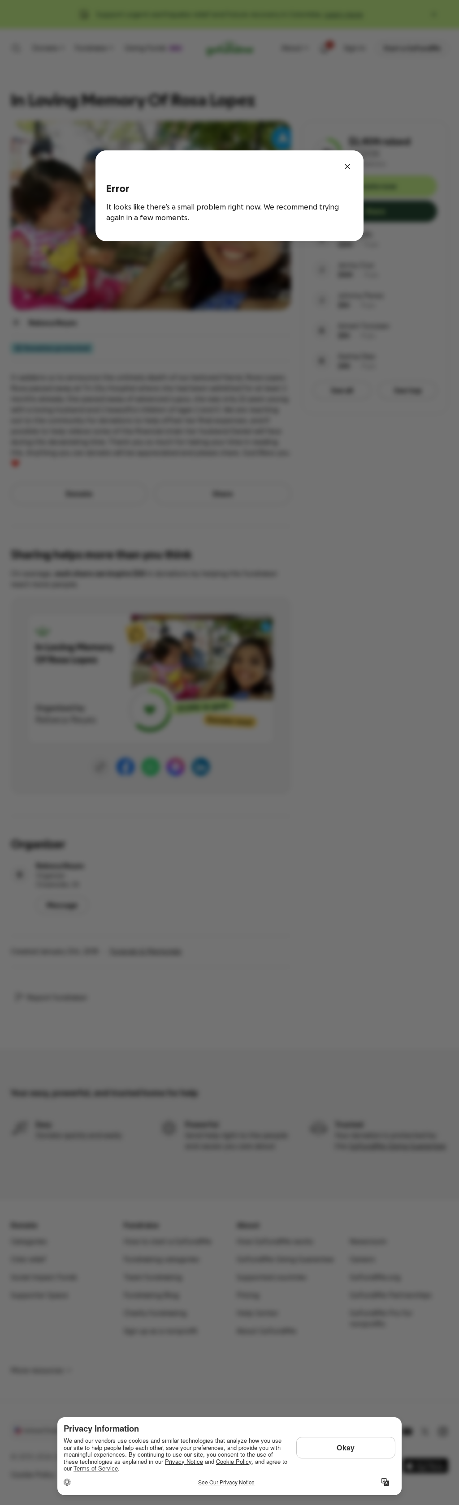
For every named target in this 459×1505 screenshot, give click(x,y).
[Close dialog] (347, 166)
